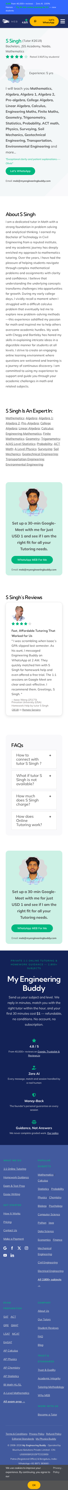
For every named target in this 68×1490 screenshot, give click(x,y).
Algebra (31, 418)
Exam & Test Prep (14, 1186)
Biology (42, 1206)
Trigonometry (50, 439)
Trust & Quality (47, 1370)
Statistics (43, 1189)
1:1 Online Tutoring (14, 1169)
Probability (44, 444)
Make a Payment (13, 1239)
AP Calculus (10, 1350)
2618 (15, 709)
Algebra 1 (46, 418)
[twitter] (19, 1248)
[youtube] (5, 1255)
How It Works (11, 1213)
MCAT (15, 1333)
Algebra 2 (13, 423)
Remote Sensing (31, 709)
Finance (57, 1239)
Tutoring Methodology (51, 1387)
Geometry (33, 439)
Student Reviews (48, 1328)
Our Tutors (44, 1319)
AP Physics (10, 1359)
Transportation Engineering (25, 459)
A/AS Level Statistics (20, 444)
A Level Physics (25, 449)
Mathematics (15, 418)
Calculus (47, 428)
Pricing (7, 1222)
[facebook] (12, 1248)
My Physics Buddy (46, 1438)
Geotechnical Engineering (40, 454)
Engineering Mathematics (24, 433)
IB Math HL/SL (12, 1384)
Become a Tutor (47, 1414)
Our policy (53, 1133)
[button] (34, 759)
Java (51, 1222)
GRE (6, 1325)
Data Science (46, 1231)
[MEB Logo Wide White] (9, 21)
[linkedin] (12, 1255)
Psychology (56, 1206)
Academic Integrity (49, 1378)
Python (42, 1222)
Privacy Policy (36, 1433)
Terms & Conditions (16, 1433)
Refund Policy (53, 1433)
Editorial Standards (23, 1438)
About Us (43, 1311)
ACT (13, 1316)
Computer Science (49, 1214)
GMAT (14, 1325)
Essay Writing (11, 1194)
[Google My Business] (5, 1248)
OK (34, 1485)
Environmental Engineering (24, 464)
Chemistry (55, 1197)
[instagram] (26, 1248)
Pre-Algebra (30, 423)
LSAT (6, 1333)
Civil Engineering (48, 1262)
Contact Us (10, 1230)
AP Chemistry (11, 1367)
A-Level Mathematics (16, 1393)
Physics (42, 1197)
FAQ (40, 1336)
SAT (5, 1316)
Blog (40, 1345)
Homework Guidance (16, 1177)
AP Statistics (11, 1376)
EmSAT (7, 1342)
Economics (44, 1239)
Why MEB (44, 1395)
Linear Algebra (29, 428)
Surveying (45, 449)
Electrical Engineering (50, 1271)
